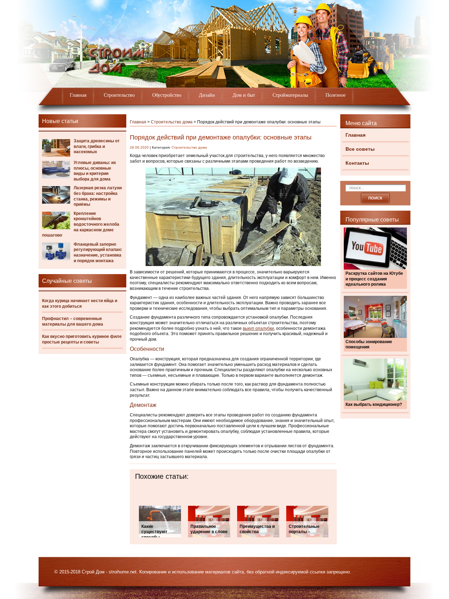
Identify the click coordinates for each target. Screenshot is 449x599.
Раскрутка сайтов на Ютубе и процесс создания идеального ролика (374, 279)
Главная (78, 95)
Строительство (119, 95)
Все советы (360, 149)
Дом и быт (244, 95)
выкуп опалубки (258, 328)
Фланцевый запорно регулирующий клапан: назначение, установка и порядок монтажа (98, 252)
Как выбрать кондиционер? (374, 404)
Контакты (357, 163)
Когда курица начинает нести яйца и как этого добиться (79, 303)
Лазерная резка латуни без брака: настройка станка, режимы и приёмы (98, 196)
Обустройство (166, 95)
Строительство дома (172, 122)
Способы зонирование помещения (369, 344)
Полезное (336, 95)
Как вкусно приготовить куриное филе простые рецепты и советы (82, 339)
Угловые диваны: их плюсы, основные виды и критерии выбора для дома (95, 171)
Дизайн (207, 95)
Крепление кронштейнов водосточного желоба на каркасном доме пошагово (80, 224)
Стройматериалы (290, 95)
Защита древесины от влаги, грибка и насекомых (97, 146)
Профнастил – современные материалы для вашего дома (72, 321)
